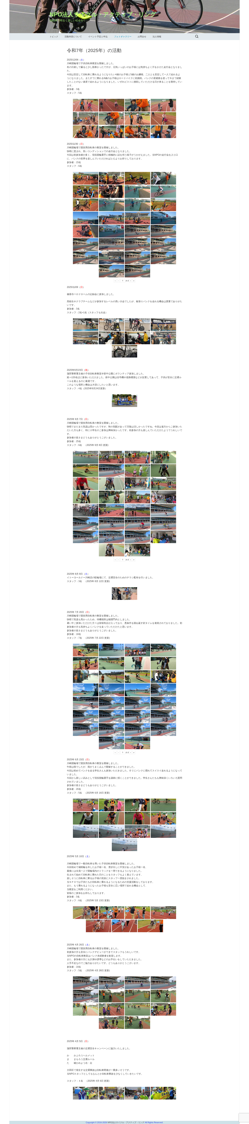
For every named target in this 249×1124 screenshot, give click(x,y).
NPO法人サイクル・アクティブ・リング (126, 1122)
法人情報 (157, 36)
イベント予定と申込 (98, 36)
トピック (54, 36)
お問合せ (142, 36)
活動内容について (73, 36)
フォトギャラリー (122, 36)
